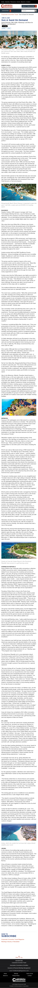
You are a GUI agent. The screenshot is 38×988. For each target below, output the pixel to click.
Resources (13, 2)
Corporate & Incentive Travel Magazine (12, 939)
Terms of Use (29, 972)
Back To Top (19, 956)
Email (3, 28)
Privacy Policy (15, 974)
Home (2, 2)
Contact (28, 2)
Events (18, 2)
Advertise (7, 2)
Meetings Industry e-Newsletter (10, 941)
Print (9, 28)
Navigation (5, 10)
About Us (23, 2)
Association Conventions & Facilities (19, 964)
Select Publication (28, 6)
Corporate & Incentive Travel (9, 14)
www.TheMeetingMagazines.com (19, 969)
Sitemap (16, 972)
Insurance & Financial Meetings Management (19, 967)
